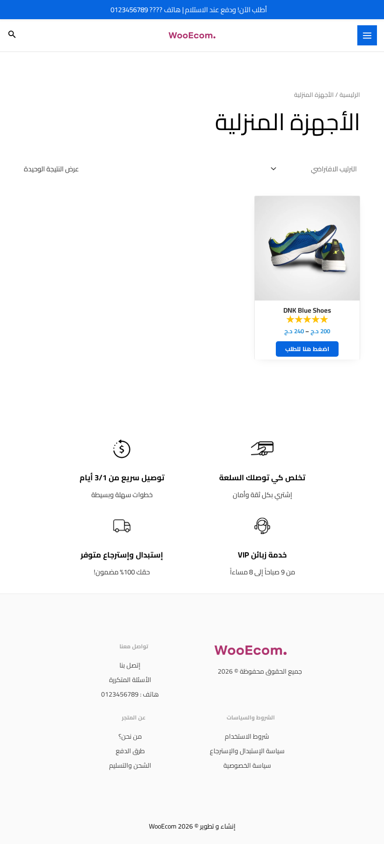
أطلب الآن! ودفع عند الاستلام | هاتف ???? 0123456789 (189, 9)
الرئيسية (350, 95)
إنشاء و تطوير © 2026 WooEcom (192, 826)
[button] (11, 35)
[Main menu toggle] (367, 35)
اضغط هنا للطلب (307, 348)
